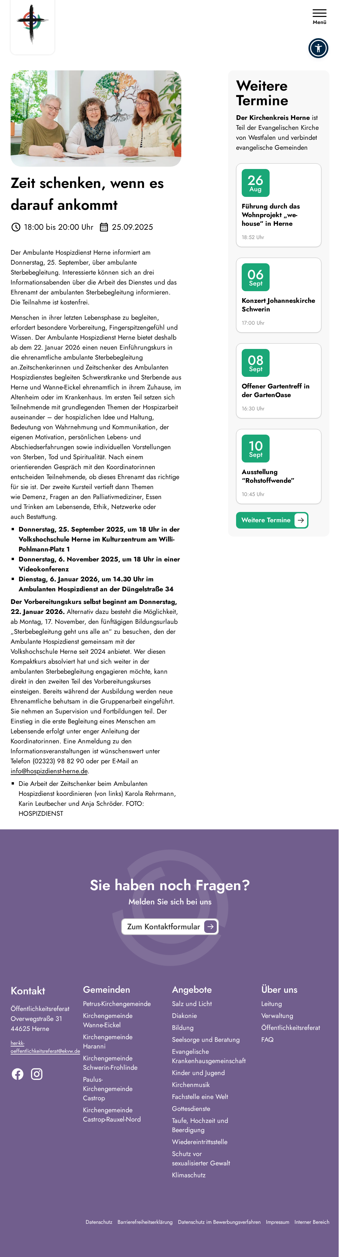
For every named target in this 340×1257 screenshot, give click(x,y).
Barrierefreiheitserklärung (145, 1222)
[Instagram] (37, 1074)
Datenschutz (99, 1222)
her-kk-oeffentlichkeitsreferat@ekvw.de (45, 1047)
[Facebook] (17, 1074)
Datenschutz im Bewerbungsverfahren (219, 1222)
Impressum (277, 1222)
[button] (318, 48)
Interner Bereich (312, 1222)
